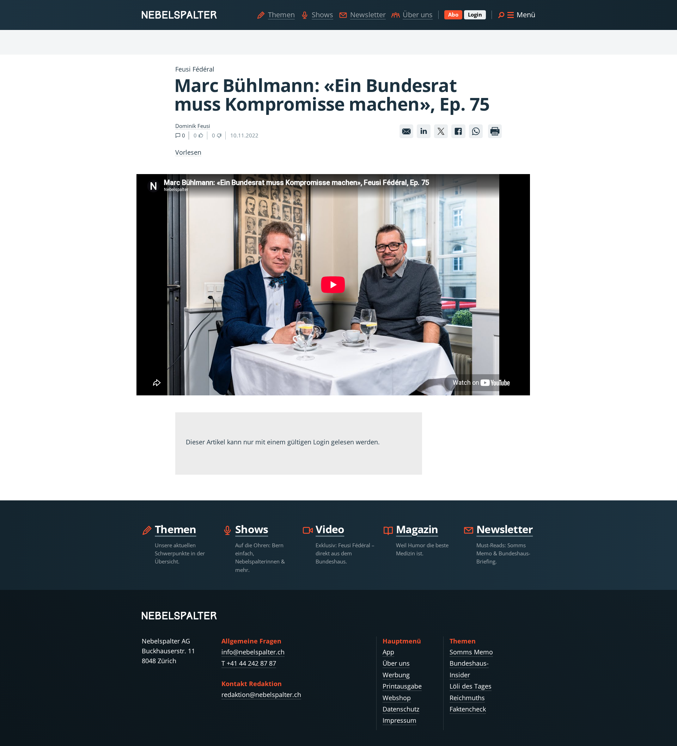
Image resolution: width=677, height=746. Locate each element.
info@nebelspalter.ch (253, 652)
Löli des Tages (471, 686)
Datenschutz (401, 709)
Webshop (397, 697)
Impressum (399, 720)
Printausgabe (402, 686)
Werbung (396, 675)
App (388, 652)
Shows (322, 14)
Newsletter (368, 14)
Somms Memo (471, 652)
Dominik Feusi (192, 125)
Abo (453, 14)
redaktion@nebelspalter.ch (261, 694)
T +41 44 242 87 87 (248, 663)
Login (475, 14)
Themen (281, 14)
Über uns (418, 14)
